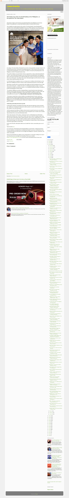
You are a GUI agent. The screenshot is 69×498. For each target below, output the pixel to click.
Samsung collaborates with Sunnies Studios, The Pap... (55, 164)
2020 (49, 420)
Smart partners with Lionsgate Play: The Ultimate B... (55, 367)
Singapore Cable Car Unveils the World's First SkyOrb (55, 384)
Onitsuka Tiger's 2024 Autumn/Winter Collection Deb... (55, 409)
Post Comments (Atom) (15, 176)
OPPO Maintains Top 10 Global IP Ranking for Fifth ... (55, 213)
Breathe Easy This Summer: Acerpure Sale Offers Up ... (55, 162)
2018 (49, 423)
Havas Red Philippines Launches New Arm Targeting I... (55, 228)
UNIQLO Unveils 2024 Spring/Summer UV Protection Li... (55, 199)
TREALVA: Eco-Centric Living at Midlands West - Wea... (54, 297)
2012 (49, 432)
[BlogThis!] (17, 139)
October (51, 148)
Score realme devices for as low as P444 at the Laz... (55, 404)
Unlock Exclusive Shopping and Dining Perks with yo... (54, 350)
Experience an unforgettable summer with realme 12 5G (55, 285)
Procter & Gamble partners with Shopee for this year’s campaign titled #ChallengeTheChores (56, 465)
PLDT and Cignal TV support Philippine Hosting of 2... (54, 185)
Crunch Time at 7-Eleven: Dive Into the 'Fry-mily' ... (55, 166)
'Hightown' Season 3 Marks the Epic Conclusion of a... (55, 211)
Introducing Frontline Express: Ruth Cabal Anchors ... (55, 360)
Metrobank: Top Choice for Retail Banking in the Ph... (55, 365)
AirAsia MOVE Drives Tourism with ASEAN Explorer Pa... (55, 203)
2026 (49, 141)
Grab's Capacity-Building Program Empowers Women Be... (55, 392)
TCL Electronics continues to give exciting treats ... (55, 338)
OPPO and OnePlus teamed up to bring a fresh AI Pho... (55, 283)
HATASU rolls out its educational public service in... (54, 341)
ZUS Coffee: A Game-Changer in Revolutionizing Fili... (55, 257)
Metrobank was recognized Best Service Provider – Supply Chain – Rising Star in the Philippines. (57, 457)
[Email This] (16, 139)
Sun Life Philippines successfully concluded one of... (54, 295)
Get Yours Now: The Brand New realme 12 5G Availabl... (54, 173)
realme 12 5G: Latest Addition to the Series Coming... (55, 316)
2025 (49, 142)
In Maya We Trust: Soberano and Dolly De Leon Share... (55, 208)
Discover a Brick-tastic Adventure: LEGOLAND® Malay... (55, 299)
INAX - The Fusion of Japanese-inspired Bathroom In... (54, 401)
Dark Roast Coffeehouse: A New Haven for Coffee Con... (54, 220)
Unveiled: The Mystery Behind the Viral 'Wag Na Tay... (55, 326)
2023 (49, 415)
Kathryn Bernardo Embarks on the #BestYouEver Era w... (55, 218)
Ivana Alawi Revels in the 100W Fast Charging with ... (55, 196)
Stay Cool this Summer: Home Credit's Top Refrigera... (54, 319)
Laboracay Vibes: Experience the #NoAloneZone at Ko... (55, 252)
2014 (49, 429)
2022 (49, 417)
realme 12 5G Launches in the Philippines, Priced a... (54, 233)
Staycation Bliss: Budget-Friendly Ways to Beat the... (55, 275)
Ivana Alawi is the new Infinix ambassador (54, 287)
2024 (49, 144)
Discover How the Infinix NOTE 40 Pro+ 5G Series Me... (55, 254)
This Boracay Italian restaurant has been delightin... (55, 280)
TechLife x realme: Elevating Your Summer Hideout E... (55, 372)
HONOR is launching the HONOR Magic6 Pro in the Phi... (55, 223)
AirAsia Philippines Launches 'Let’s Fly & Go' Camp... (55, 396)
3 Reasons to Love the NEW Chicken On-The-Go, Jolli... (55, 387)
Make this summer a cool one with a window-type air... (55, 230)
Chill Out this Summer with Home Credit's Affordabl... (55, 321)
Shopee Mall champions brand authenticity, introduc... (54, 235)
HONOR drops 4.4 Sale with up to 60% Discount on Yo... (55, 394)
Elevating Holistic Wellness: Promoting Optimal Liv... (54, 292)
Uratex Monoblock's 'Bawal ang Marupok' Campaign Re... (54, 329)
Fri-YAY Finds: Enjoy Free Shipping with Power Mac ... (55, 302)
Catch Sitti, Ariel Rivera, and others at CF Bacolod (19, 213)
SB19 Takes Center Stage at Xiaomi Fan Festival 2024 (55, 262)
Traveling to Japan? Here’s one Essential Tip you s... (54, 259)
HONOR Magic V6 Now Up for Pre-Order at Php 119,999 (18, 179)
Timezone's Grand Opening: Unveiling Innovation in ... (54, 187)
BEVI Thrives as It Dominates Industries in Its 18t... (54, 290)
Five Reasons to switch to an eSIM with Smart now (55, 309)
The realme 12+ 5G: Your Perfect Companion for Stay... (55, 353)
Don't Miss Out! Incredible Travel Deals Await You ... (54, 324)
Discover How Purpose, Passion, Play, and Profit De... (54, 237)
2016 (49, 426)
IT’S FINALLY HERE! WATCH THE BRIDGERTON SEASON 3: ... (55, 336)
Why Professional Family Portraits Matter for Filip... (55, 375)
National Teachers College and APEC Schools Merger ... (55, 240)
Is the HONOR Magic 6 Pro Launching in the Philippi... (54, 304)
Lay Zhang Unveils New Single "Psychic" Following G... (54, 269)
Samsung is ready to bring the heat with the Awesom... (55, 389)
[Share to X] (19, 139)
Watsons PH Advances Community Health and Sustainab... (55, 333)
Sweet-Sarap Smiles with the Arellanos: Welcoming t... (54, 307)
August (51, 151)
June (50, 154)
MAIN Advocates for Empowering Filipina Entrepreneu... (55, 358)
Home (26, 173)
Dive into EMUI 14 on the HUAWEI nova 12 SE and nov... (55, 225)
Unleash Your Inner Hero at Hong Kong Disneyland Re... (55, 201)
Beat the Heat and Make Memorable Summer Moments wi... (55, 355)
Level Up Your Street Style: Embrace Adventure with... (55, 264)
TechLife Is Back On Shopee (54, 194)
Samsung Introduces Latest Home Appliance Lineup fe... (55, 379)
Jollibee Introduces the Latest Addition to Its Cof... (54, 249)
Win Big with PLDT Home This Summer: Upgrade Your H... (54, 245)
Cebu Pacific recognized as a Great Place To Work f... (55, 343)
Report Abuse (50, 489)
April (50, 157)
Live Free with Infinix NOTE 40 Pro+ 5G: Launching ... (55, 175)
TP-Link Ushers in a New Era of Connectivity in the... (54, 216)
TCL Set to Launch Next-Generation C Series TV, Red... (55, 183)
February (51, 412)
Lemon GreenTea (13, 6)
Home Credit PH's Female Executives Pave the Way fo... (55, 406)
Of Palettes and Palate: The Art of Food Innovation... (55, 266)
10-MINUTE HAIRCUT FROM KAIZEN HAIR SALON (20, 207)
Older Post (42, 173)
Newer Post (9, 173)
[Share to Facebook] (20, 139)
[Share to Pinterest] (21, 139)
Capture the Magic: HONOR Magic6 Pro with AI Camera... (55, 159)
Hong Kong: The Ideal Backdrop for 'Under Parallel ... (55, 180)
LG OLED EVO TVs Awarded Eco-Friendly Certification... (55, 314)
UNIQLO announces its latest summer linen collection (54, 377)
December (51, 145)
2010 (49, 435)
